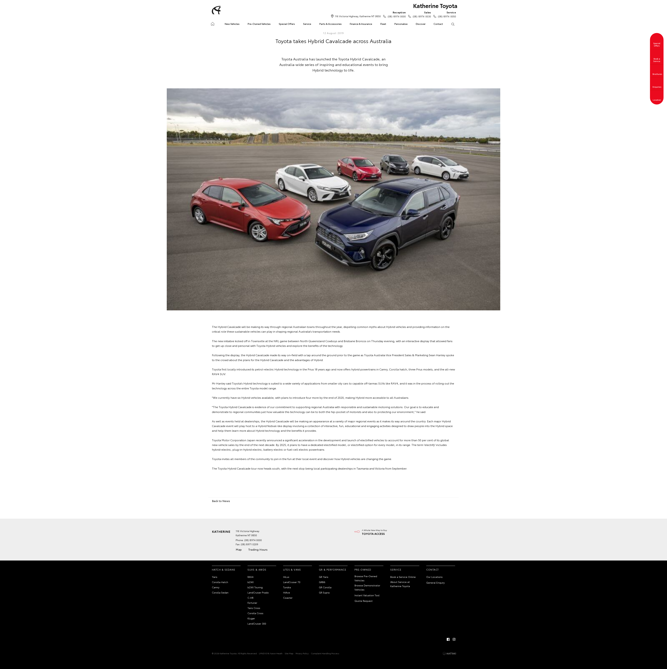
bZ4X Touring (255, 587)
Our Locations (434, 577)
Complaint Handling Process (325, 653)
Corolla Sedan (220, 592)
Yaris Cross (254, 608)
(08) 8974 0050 (447, 14)
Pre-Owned (363, 569)
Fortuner (252, 602)
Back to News (221, 501)
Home (212, 23)
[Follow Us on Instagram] (454, 639)
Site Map (289, 653)
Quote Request (364, 601)
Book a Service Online (403, 577)
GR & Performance (332, 569)
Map (239, 549)
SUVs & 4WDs (257, 569)
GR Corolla (325, 587)
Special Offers (287, 24)
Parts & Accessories (330, 24)
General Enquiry (435, 582)
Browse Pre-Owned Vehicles (366, 578)
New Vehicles (232, 24)
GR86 (322, 582)
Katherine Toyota (435, 5)
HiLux (286, 577)
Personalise (400, 24)
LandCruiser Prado (258, 592)
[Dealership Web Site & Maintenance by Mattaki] (449, 653)
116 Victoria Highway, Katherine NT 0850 (358, 16)
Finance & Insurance (361, 24)
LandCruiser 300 (257, 623)
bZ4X (251, 582)
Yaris (214, 577)
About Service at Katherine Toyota (400, 584)
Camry (215, 587)
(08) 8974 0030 (422, 14)
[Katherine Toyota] (215, 10)
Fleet (383, 24)
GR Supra (324, 592)
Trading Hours (257, 549)
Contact (438, 24)
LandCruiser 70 (291, 582)
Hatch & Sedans (223, 569)
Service (307, 24)
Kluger (251, 618)
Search (453, 24)
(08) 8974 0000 (397, 14)
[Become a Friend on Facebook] (448, 639)
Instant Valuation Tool (367, 595)
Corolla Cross (255, 613)
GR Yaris (323, 577)
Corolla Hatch (220, 582)
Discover (421, 24)
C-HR (250, 597)
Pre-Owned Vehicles (259, 24)
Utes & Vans (292, 569)
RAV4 (250, 577)
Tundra (287, 587)
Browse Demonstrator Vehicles (367, 587)
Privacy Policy (302, 653)
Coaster (288, 597)
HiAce (286, 592)
